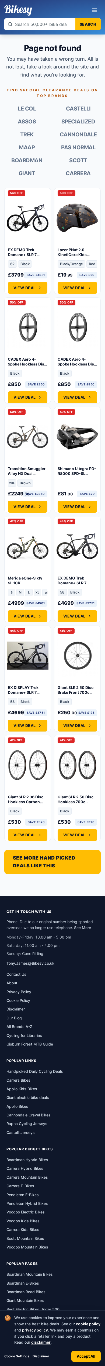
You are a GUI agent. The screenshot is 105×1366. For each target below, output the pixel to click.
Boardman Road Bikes (26, 1291)
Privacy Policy (18, 991)
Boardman (26, 160)
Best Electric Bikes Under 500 (33, 1309)
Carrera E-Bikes (20, 1186)
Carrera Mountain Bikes (27, 1177)
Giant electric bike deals (27, 1097)
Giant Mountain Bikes (25, 1300)
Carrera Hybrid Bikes (24, 1168)
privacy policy (35, 1330)
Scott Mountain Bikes (25, 1238)
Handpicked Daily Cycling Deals (34, 1071)
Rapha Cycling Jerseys (26, 1123)
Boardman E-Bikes (22, 1283)
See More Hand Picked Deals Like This (44, 861)
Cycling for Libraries (24, 1035)
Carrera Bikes (18, 1080)
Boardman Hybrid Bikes (27, 1159)
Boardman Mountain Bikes (29, 1274)
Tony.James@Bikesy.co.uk (30, 963)
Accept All (86, 1356)
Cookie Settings (16, 1356)
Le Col (27, 108)
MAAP (27, 147)
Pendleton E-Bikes (22, 1194)
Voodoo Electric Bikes (25, 1212)
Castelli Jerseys (20, 1132)
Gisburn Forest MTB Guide (29, 1044)
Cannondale (78, 134)
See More (82, 927)
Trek (27, 134)
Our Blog (14, 1018)
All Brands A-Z (19, 1026)
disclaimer (41, 1342)
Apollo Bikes (17, 1106)
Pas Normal (78, 147)
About (11, 983)
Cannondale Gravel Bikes (28, 1115)
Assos (27, 121)
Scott (78, 160)
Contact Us (16, 974)
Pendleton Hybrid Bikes (27, 1203)
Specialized (78, 121)
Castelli (78, 108)
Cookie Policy (18, 1000)
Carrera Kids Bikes (22, 1229)
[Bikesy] (18, 10)
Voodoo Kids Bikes (23, 1221)
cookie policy (88, 1324)
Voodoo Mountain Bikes (27, 1247)
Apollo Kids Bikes (21, 1088)
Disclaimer (41, 1356)
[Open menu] (94, 10)
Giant (27, 173)
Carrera (78, 173)
